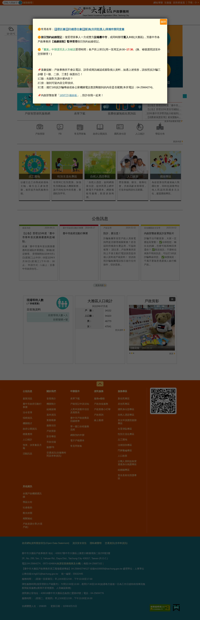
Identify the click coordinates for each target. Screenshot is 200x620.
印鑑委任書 (75, 29)
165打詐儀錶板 (68, 95)
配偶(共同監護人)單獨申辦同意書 (104, 29)
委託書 (61, 29)
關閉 (163, 21)
